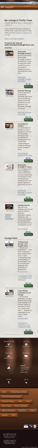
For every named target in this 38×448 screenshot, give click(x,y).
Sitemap (4, 415)
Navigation (9, 7)
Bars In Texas (6, 406)
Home (4, 392)
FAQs (13, 415)
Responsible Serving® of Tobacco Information (25, 192)
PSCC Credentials (21, 406)
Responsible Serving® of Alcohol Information (24, 79)
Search (32, 410)
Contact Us (22, 410)
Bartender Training (8, 401)
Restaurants (27, 23)
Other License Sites (8, 410)
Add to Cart (29, 86)
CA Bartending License (10, 442)
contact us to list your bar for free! (18, 34)
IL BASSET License (8, 440)
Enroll (28, 401)
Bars (19, 23)
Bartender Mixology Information (24, 113)
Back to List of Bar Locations (14, 39)
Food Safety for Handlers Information (25, 154)
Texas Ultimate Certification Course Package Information (24, 325)
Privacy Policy (33, 447)
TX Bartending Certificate (18, 392)
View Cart (26, 379)
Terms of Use (25, 447)
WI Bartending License (10, 441)
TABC (20, 401)
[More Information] (23, 229)
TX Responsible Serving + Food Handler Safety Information (25, 278)
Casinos (8, 25)
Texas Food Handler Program (11, 397)
